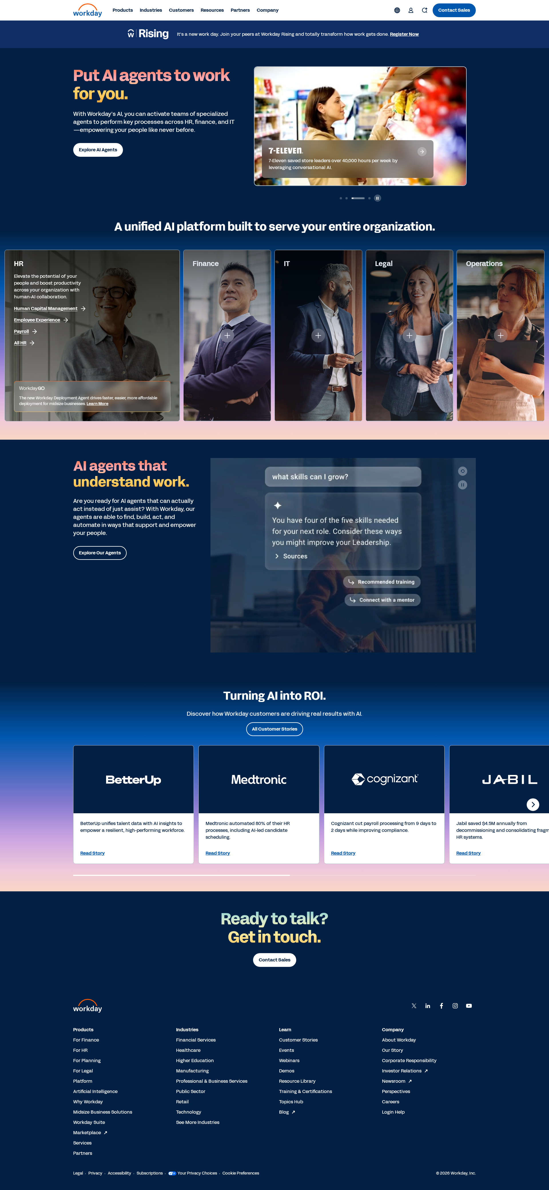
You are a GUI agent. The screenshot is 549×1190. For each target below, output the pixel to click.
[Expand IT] (318, 335)
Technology (188, 1112)
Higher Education (195, 1060)
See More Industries (197, 1122)
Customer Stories (298, 1040)
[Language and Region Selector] (397, 10)
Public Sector (190, 1091)
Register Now (404, 34)
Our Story (392, 1050)
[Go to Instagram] (455, 1006)
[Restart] (462, 471)
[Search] (424, 10)
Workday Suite (89, 1122)
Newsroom (393, 1081)
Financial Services (196, 1040)
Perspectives (396, 1091)
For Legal (83, 1071)
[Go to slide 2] (346, 198)
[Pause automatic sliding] (377, 198)
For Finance (86, 1040)
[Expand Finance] (227, 335)
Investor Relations (401, 1071)
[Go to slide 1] (341, 198)
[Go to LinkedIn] (428, 1006)
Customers (181, 10)
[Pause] (462, 484)
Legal (78, 1173)
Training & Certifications (305, 1091)
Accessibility (119, 1173)
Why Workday (88, 1101)
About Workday (399, 1040)
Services (82, 1143)
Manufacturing (192, 1071)
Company (268, 10)
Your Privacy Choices (197, 1173)
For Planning (87, 1060)
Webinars (289, 1060)
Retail (182, 1101)
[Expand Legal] (409, 335)
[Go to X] (414, 1006)
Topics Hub (291, 1101)
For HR (80, 1050)
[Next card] (533, 805)
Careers (390, 1101)
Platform (82, 1081)
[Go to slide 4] (364, 198)
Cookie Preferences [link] (240, 1173)
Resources (212, 10)
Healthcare (188, 1050)
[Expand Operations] (501, 335)
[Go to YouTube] (469, 1006)
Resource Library (297, 1081)
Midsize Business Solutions (102, 1112)
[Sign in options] (411, 10)
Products (123, 10)
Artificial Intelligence (95, 1091)
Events (286, 1050)
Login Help (393, 1112)
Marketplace (87, 1132)
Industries (151, 10)
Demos (286, 1071)
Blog (284, 1112)
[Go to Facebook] (441, 1006)
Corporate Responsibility (409, 1060)
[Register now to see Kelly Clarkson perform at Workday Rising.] (377, 126)
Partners (240, 10)
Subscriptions (150, 1173)
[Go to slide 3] (352, 198)
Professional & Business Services (211, 1081)
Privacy (95, 1173)
